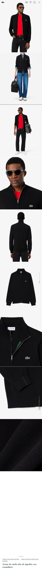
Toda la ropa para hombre (10, 559)
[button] (31, 2)
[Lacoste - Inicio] (3, 2)
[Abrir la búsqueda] (35, 2)
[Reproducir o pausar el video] (4, 101)
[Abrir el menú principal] (39, 2)
